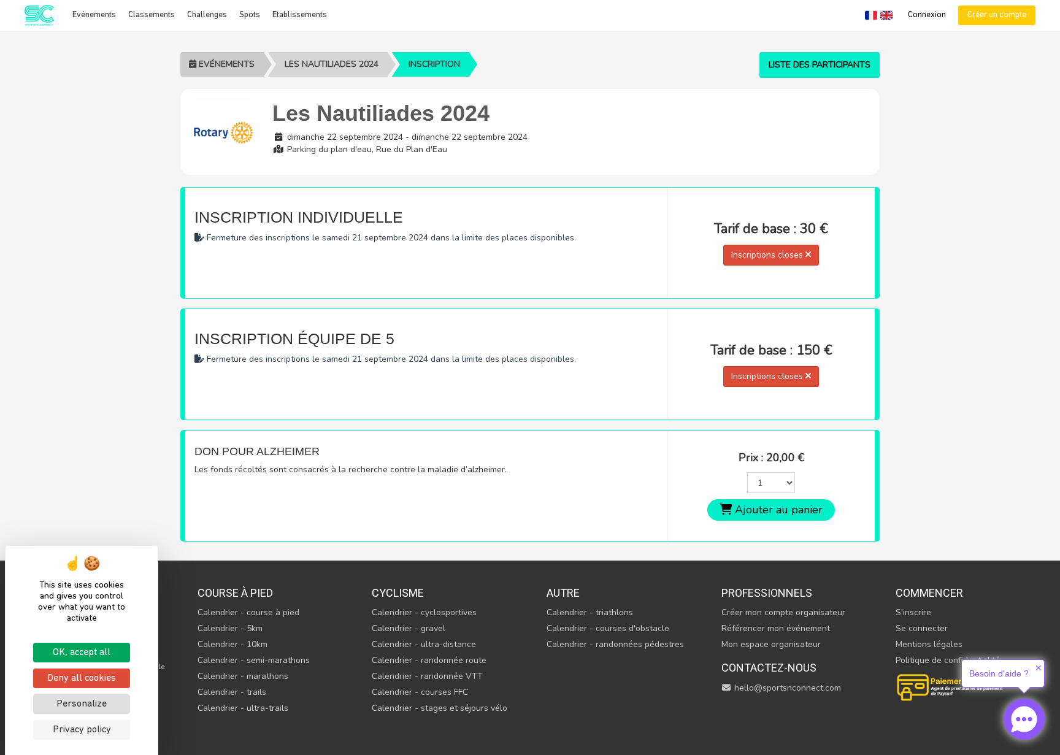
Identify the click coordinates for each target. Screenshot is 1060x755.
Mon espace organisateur (771, 644)
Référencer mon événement (775, 628)
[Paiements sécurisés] (951, 686)
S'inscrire (913, 612)
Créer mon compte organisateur (783, 612)
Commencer (929, 592)
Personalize (81, 704)
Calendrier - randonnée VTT (427, 676)
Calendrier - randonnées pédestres (615, 644)
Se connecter (922, 628)
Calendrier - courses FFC (420, 692)
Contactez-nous (768, 667)
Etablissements (299, 15)
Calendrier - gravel (408, 628)
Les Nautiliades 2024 (331, 64)
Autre (563, 592)
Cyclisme (398, 592)
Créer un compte (996, 15)
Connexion (927, 15)
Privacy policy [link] (82, 730)
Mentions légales (929, 644)
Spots (249, 15)
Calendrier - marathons (243, 676)
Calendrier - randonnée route (429, 660)
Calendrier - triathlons (590, 612)
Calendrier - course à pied (248, 612)
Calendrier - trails (232, 692)
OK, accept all (81, 652)
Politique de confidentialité (948, 660)
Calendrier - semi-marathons (254, 660)
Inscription (434, 64)
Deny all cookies (81, 678)
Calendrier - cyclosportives (424, 612)
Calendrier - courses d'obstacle (608, 628)
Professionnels (766, 592)
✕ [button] (1038, 668)
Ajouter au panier (777, 509)
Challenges (207, 15)
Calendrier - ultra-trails (243, 708)
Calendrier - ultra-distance (424, 644)
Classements (151, 15)
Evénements (94, 15)
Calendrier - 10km (232, 644)
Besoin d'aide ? (999, 673)
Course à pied (235, 592)
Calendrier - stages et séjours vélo (439, 708)
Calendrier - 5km (230, 628)
